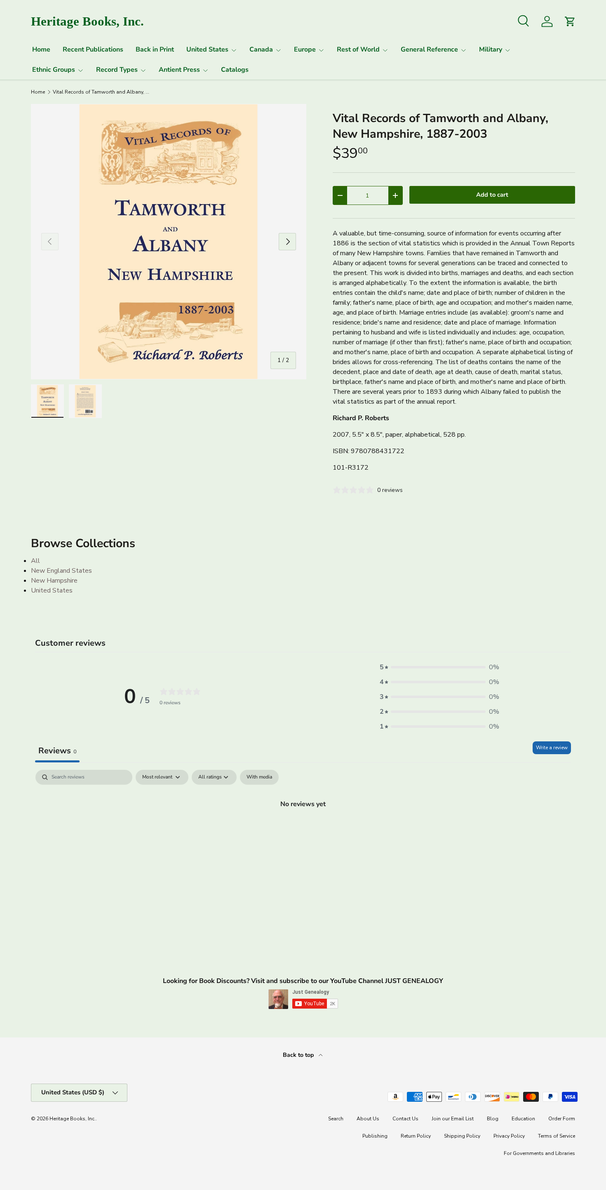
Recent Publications (93, 49)
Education (523, 1118)
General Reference (429, 49)
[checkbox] (259, 777)
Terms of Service (556, 1136)
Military (490, 49)
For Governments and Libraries (539, 1153)
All (35, 560)
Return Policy (416, 1136)
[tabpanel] (303, 831)
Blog (492, 1118)
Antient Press (179, 69)
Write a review (552, 747)
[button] (439, 667)
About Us (368, 1118)
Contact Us (405, 1118)
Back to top (299, 1055)
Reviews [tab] (57, 750)
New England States (61, 570)
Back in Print (155, 49)
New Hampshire (54, 580)
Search (335, 1118)
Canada (261, 49)
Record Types (117, 69)
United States (207, 49)
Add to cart (492, 194)
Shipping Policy (462, 1136)
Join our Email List (453, 1118)
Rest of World (358, 49)
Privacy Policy (509, 1136)
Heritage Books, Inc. (72, 1118)
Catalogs (235, 69)
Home (41, 49)
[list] (168, 241)
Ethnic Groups (53, 69)
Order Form (561, 1118)
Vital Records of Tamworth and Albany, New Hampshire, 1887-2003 (102, 91)
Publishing (375, 1136)
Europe (305, 49)
